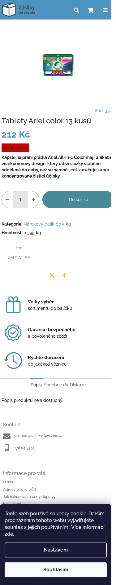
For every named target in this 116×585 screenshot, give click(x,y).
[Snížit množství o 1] (7, 199)
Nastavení (56, 550)
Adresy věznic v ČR (19, 489)
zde (9, 534)
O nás (8, 482)
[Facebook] (64, 275)
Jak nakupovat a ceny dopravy (29, 497)
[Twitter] (52, 275)
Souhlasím (55, 570)
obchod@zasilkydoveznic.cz (38, 435)
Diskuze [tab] (78, 384)
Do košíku (78, 199)
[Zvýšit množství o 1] (33, 199)
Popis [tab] (36, 384)
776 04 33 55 (24, 448)
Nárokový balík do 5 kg (47, 224)
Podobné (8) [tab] (56, 384)
